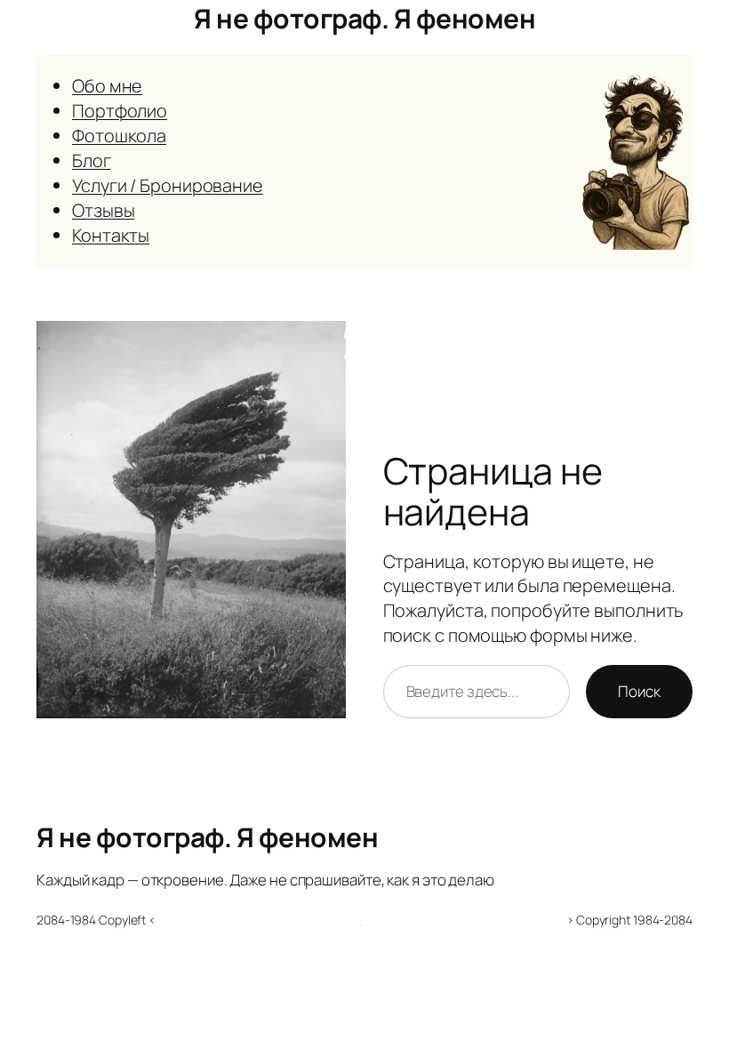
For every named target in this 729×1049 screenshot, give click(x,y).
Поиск (639, 691)
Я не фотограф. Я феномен (364, 18)
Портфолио (119, 111)
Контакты (110, 235)
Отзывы (103, 210)
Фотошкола (119, 136)
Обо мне (107, 86)
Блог (91, 160)
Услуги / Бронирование (167, 185)
